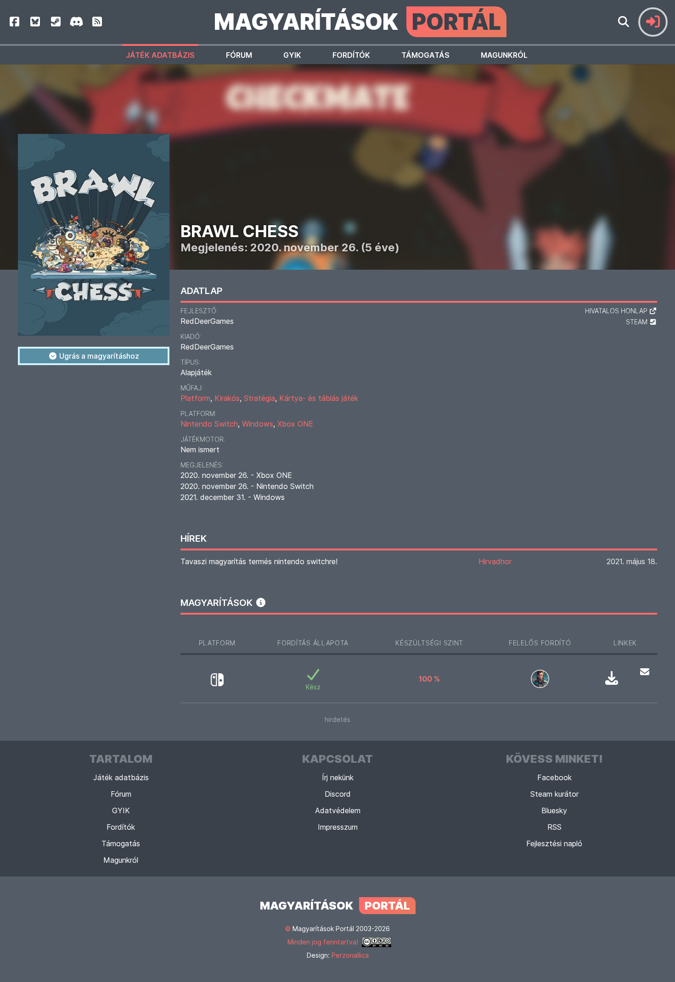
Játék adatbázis (160, 55)
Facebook (554, 777)
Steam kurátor (554, 794)
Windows (257, 423)
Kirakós (227, 398)
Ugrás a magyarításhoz (98, 356)
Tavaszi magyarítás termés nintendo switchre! (259, 561)
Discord (338, 794)
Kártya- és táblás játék (318, 398)
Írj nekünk (338, 777)
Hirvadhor (495, 561)
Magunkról (504, 55)
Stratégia (259, 398)
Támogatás (425, 55)
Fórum (239, 55)
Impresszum (338, 827)
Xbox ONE (295, 423)
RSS (554, 827)
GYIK (292, 55)
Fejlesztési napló (554, 843)
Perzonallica (350, 955)
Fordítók (351, 55)
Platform (195, 398)
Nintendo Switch (209, 423)
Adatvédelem (337, 810)
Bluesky (554, 810)
